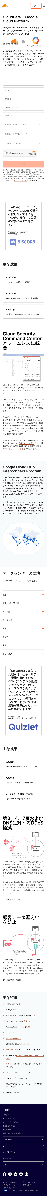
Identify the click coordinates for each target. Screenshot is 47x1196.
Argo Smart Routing (13, 1038)
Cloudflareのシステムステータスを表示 (19, 581)
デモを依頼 (7, 1129)
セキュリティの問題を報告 (21, 1185)
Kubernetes (10, 1064)
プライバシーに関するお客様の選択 (21, 1190)
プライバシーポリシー (20, 180)
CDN (33, 1015)
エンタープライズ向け (11, 1122)
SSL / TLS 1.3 (11, 1032)
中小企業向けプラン (10, 1118)
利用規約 (7, 1185)
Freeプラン (7, 1115)
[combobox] (6, 124)
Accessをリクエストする (13, 448)
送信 (23, 164)
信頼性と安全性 (9, 1187)
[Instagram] (26, 1174)
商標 (37, 1190)
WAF (27, 1027)
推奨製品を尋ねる (9, 1126)
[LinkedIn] (15, 1174)
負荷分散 (27, 1021)
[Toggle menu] (44, 6)
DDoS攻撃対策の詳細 (12, 899)
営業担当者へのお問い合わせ (13, 1133)
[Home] (5, 5)
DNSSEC (14, 1010)
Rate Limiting (24, 1044)
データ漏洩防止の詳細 (12, 980)
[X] (10, 1174)
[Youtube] (21, 1174)
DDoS (15, 1004)
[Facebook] (4, 1174)
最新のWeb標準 (12, 1049)
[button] (23, 242)
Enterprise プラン (26, 443)
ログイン (36, 5)
